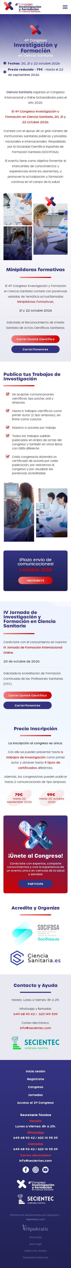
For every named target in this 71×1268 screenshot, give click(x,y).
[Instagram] (35, 1170)
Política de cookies (35, 1250)
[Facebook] (26, 1170)
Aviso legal (35, 1244)
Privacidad (35, 1237)
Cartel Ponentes (35, 349)
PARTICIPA (35, 883)
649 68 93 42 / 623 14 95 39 (35, 1137)
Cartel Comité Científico (35, 339)
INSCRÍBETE (35, 580)
